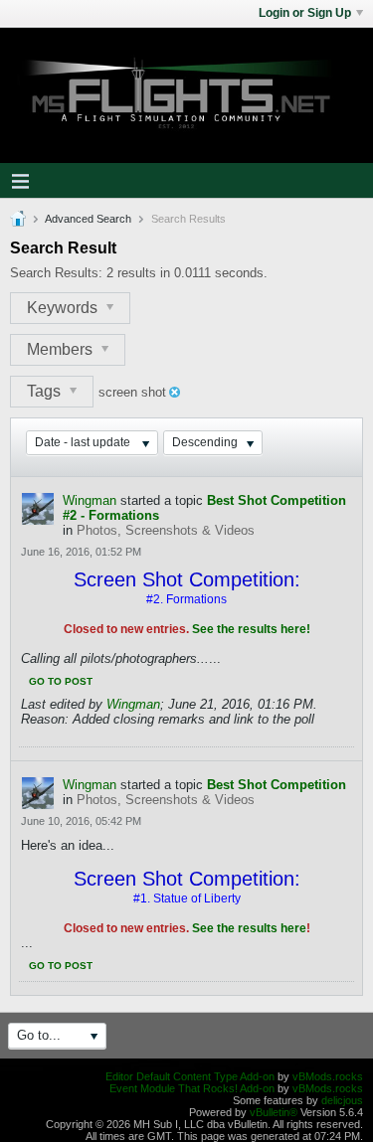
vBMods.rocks (327, 1076)
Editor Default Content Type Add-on (190, 1076)
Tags (46, 391)
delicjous (342, 1100)
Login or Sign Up (305, 13)
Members (61, 349)
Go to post (61, 681)
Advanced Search (88, 219)
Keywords (64, 307)
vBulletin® (273, 1112)
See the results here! (251, 629)
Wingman (89, 500)
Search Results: (56, 272)
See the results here (249, 928)
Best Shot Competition (276, 784)
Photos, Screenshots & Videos (166, 530)
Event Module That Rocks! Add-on (192, 1088)
